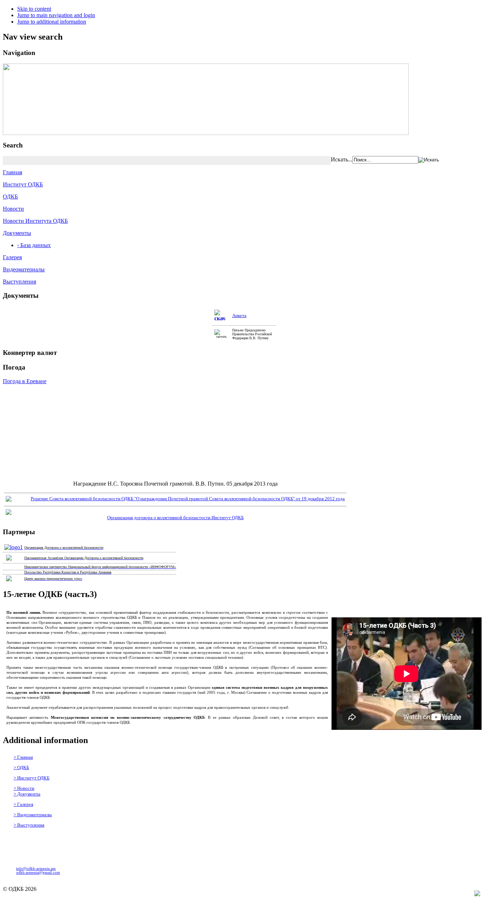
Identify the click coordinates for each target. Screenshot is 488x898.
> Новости (24, 788)
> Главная (23, 757)
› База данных (34, 245)
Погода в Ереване (24, 381)
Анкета (239, 315)
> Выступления (29, 825)
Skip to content (34, 9)
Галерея (12, 257)
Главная (12, 172)
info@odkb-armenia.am (36, 869)
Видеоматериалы (24, 269)
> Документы (27, 794)
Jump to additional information (51, 22)
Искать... (341, 159)
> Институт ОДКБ (31, 778)
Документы (17, 233)
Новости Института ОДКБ (35, 221)
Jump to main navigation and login (56, 15)
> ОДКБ (21, 767)
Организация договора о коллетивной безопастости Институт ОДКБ (175, 517)
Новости (13, 209)
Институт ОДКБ (23, 184)
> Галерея (23, 804)
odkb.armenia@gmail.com (38, 872)
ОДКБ (10, 197)
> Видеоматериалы (33, 814)
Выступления (19, 282)
